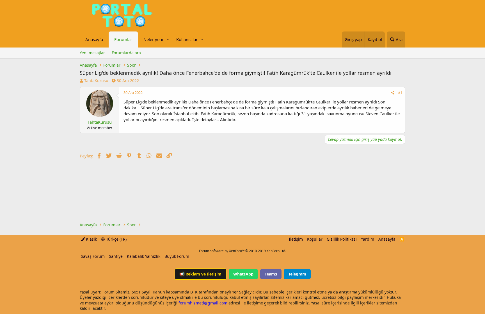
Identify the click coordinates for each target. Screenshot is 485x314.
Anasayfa (94, 39)
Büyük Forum (176, 256)
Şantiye (116, 256)
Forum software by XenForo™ (242, 251)
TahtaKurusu (96, 80)
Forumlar (123, 39)
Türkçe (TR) (116, 239)
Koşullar (314, 239)
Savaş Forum (93, 256)
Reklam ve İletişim (200, 274)
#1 (400, 92)
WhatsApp (243, 274)
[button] (167, 39)
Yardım (367, 239)
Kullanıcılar (187, 39)
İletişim (296, 239)
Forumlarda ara (126, 52)
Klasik (91, 239)
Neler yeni (153, 39)
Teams (271, 274)
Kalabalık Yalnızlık (143, 256)
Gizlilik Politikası (342, 239)
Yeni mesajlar (92, 52)
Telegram (297, 274)
